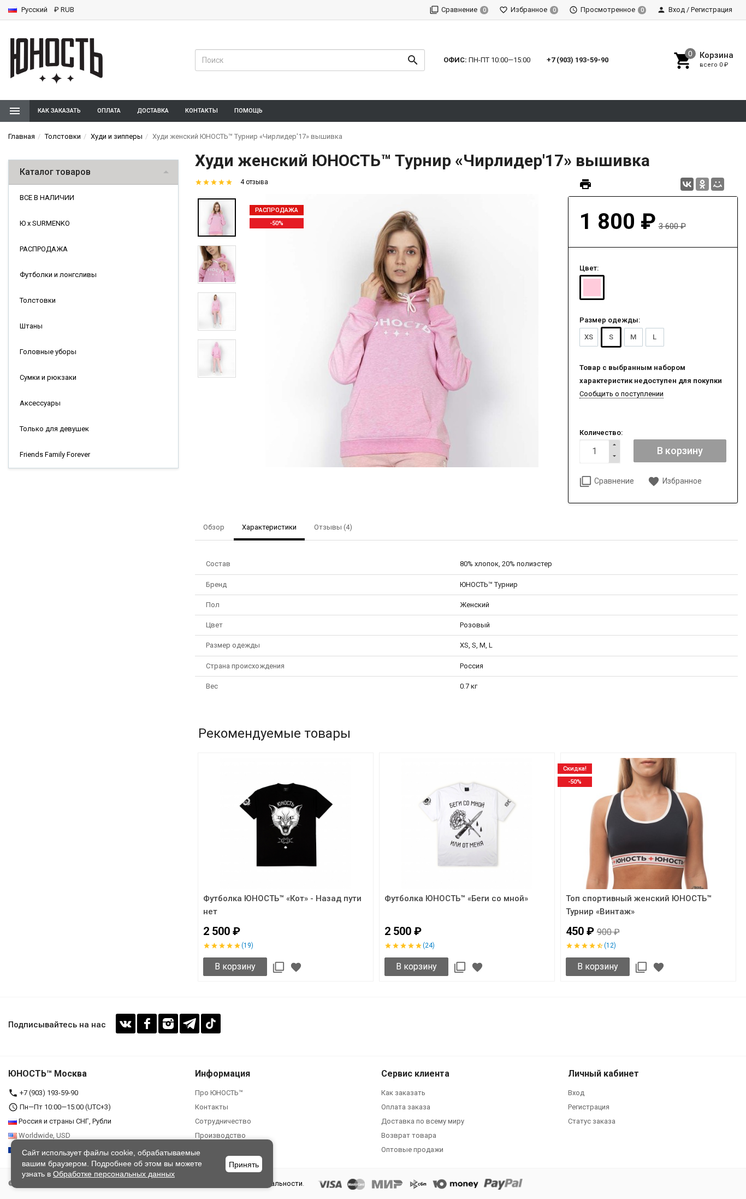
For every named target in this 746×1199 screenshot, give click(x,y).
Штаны (31, 326)
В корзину (235, 966)
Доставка (153, 110)
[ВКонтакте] (687, 184)
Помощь (248, 110)
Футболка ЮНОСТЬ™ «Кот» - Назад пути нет (282, 905)
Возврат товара (408, 1135)
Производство (220, 1135)
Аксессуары (40, 403)
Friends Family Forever (55, 454)
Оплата (109, 110)
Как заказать (59, 110)
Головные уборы (48, 352)
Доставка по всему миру (422, 1121)
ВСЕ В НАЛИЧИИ (47, 197)
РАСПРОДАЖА (44, 249)
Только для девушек (54, 429)
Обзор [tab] (213, 527)
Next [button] (735, 869)
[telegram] (189, 1023)
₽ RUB (64, 9)
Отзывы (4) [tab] (333, 527)
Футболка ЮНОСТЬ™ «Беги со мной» (456, 898)
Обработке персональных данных (114, 1173)
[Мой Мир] (717, 184)
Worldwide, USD (43, 1135)
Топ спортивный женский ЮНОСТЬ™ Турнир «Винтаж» (639, 905)
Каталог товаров (55, 172)
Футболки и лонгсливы (58, 275)
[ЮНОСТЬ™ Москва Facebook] (147, 1023)
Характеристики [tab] (269, 527)
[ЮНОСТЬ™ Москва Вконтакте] (125, 1023)
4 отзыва (254, 182)
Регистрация (588, 1107)
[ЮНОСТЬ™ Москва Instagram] (168, 1023)
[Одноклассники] (702, 184)
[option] (402, 330)
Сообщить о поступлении (621, 394)
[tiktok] (211, 1023)
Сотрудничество (223, 1121)
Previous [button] (198, 869)
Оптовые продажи (412, 1149)
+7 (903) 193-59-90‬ (577, 60)
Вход (576, 1093)
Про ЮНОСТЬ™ (219, 1093)
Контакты (201, 110)
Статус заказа (591, 1121)
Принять (244, 1164)
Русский (34, 9)
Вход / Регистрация (700, 9)
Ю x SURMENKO (45, 223)
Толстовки (38, 300)
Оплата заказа (405, 1107)
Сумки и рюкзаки (48, 377)
